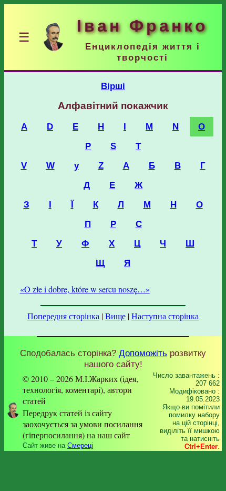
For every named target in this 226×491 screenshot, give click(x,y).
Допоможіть (143, 353)
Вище (115, 315)
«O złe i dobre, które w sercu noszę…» (85, 288)
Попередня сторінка (63, 315)
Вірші (113, 86)
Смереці (80, 445)
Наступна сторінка (165, 315)
